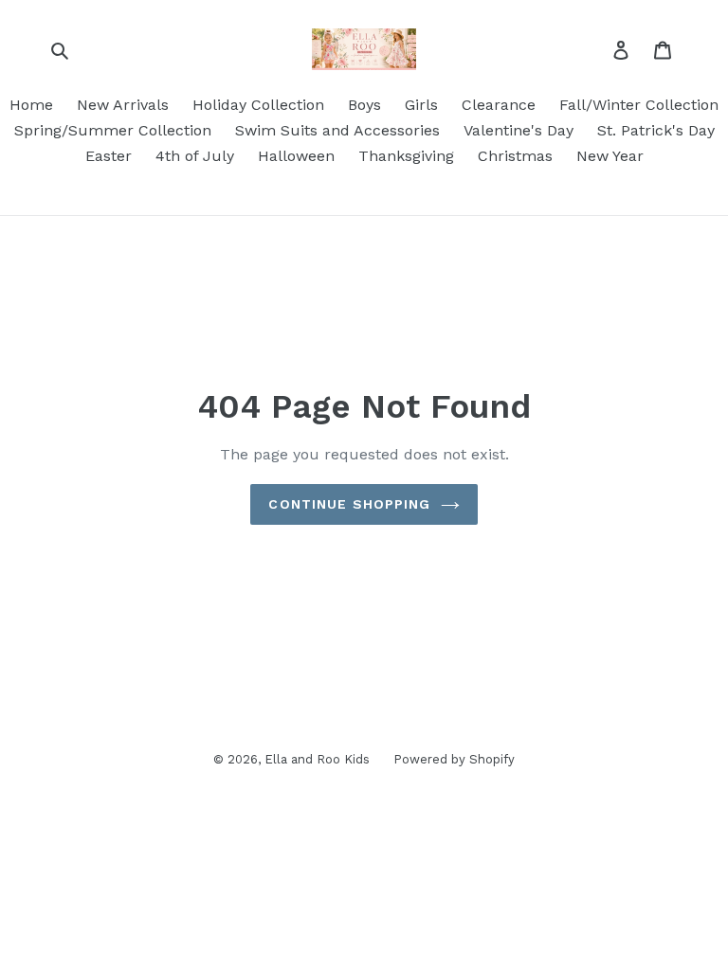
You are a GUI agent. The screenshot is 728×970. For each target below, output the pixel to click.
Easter (108, 156)
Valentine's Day (518, 130)
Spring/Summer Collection (112, 130)
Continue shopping (349, 504)
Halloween (296, 156)
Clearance (499, 105)
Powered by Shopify (454, 759)
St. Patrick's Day (656, 130)
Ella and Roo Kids (317, 759)
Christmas (515, 156)
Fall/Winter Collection (639, 105)
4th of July (194, 156)
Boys (364, 105)
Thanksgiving (406, 156)
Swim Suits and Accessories (337, 130)
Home (31, 105)
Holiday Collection (258, 105)
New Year (610, 156)
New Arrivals (123, 105)
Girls (421, 105)
